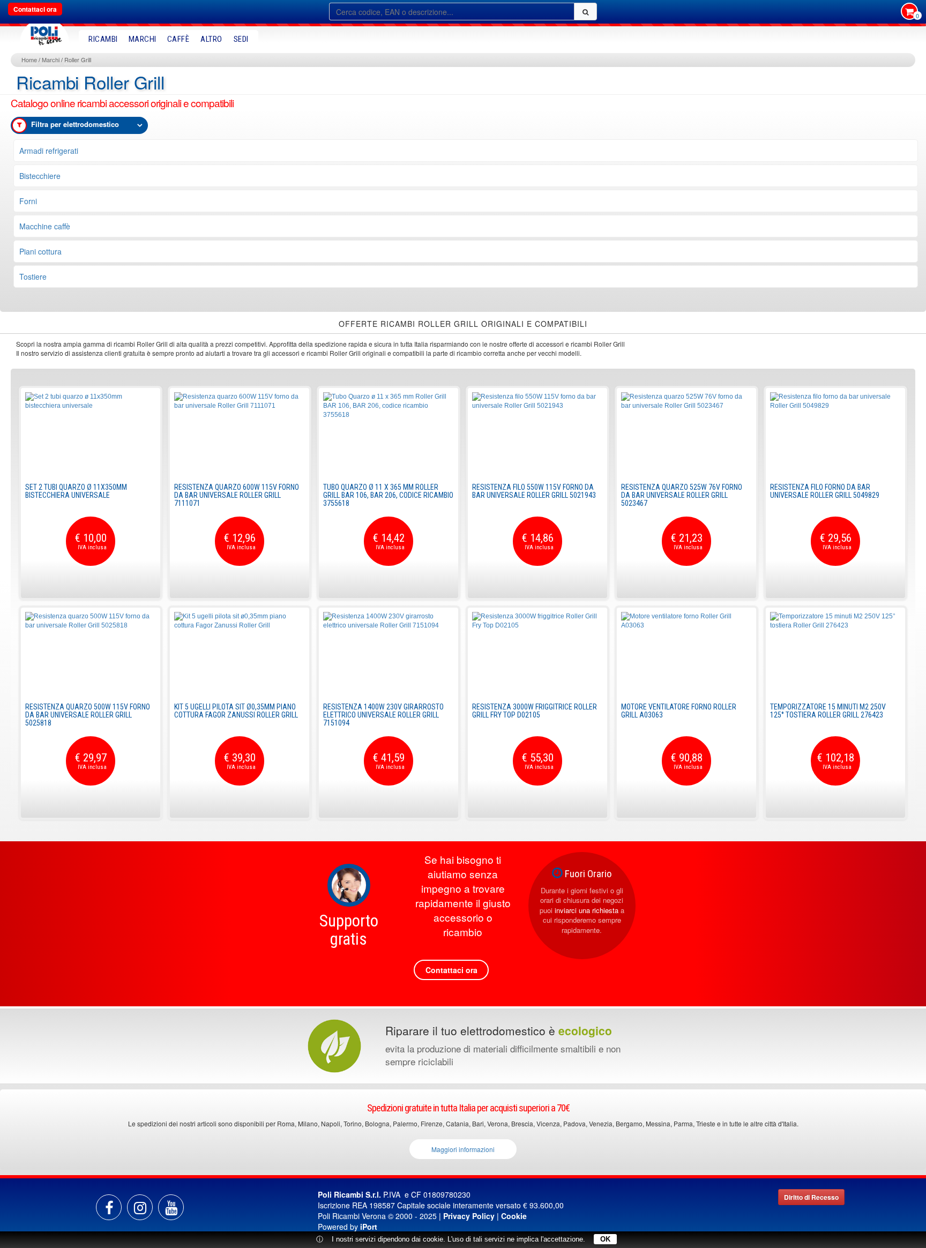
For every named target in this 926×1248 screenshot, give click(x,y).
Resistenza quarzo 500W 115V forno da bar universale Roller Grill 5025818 (87, 715)
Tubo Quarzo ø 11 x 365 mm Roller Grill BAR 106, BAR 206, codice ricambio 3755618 (388, 495)
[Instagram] (140, 1207)
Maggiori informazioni (463, 1149)
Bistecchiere (40, 175)
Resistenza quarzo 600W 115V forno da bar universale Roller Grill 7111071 (236, 495)
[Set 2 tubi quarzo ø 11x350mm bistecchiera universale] (90, 432)
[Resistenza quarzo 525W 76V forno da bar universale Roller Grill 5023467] (686, 432)
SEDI (241, 39)
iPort (368, 1226)
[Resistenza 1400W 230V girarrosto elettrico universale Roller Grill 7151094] (388, 652)
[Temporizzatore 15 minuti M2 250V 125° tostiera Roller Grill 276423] (835, 652)
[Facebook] (109, 1207)
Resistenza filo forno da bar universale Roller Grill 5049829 (824, 491)
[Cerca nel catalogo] (585, 11)
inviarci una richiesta (586, 910)
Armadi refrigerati (48, 150)
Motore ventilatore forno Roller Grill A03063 (678, 711)
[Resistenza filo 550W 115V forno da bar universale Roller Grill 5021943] (537, 432)
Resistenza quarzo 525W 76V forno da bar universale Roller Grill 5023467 (681, 495)
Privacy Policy (469, 1215)
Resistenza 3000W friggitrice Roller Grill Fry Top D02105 (534, 711)
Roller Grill (77, 59)
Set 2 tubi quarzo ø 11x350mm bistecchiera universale (76, 491)
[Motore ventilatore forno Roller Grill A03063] (686, 652)
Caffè (178, 39)
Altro (211, 39)
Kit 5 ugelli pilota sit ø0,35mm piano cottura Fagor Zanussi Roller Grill (236, 711)
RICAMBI (103, 39)
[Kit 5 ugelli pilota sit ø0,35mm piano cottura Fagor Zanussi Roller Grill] (239, 652)
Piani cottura (40, 251)
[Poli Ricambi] (44, 33)
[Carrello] (909, 12)
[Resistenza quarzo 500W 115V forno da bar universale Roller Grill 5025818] (90, 652)
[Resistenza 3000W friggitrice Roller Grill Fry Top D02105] (537, 652)
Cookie (514, 1215)
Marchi (50, 59)
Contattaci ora (35, 9)
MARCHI (142, 39)
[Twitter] (171, 1207)
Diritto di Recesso (811, 1197)
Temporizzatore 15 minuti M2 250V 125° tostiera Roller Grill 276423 (828, 711)
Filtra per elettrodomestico (75, 124)
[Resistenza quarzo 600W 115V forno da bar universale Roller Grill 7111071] (239, 432)
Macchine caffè (44, 226)
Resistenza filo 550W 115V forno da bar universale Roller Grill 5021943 (534, 491)
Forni (28, 201)
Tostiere (33, 276)
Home (29, 59)
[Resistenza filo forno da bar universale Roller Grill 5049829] (835, 432)
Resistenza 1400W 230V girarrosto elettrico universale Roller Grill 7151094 (383, 715)
